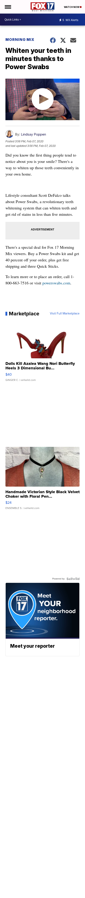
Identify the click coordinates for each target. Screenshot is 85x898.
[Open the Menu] (7, 6)
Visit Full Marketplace (65, 313)
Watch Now (72, 7)
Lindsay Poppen (33, 134)
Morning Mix (19, 39)
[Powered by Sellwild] (73, 578)
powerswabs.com (56, 283)
